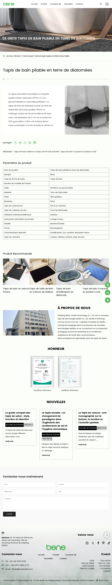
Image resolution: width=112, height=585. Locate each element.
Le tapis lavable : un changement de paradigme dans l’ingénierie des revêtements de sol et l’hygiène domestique (43, 421)
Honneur (59, 7)
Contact (79, 4)
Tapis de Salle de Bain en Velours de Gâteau (36, 290)
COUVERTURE (104, 566)
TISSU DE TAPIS (104, 563)
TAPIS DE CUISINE (87, 568)
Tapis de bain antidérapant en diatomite (59, 292)
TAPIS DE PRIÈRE (87, 563)
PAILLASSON (105, 560)
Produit (44, 4)
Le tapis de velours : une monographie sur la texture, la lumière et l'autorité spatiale (82, 417)
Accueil (34, 4)
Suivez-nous (86, 535)
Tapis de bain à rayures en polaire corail (90, 290)
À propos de (55, 4)
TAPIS (91, 560)
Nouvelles (68, 4)
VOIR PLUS (35, 455)
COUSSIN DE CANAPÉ (105, 570)
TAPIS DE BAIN (50, 7)
